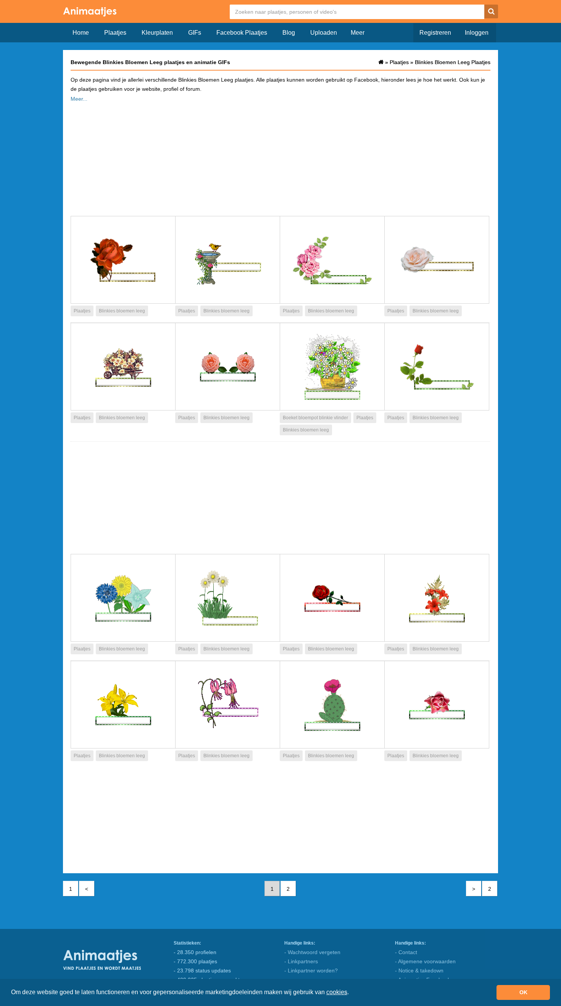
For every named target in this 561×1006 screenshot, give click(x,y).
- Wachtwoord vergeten (312, 952)
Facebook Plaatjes (241, 32)
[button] (351, 993)
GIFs (194, 32)
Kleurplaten (157, 32)
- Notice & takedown (419, 970)
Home (81, 32)
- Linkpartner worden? (311, 970)
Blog (288, 32)
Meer (357, 32)
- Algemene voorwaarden (425, 961)
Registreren (435, 32)
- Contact (406, 952)
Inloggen (476, 32)
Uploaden (323, 32)
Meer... (79, 99)
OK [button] (523, 992)
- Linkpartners (301, 961)
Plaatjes (115, 32)
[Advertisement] (280, 156)
